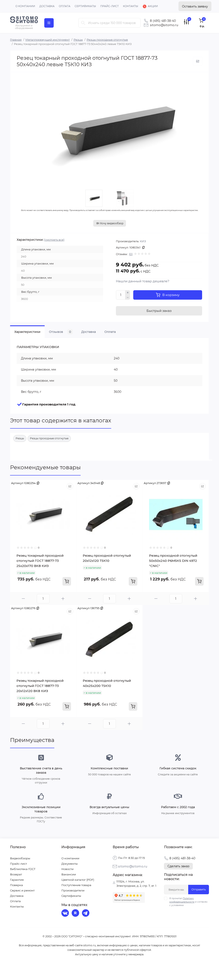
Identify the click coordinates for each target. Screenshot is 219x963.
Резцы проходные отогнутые (107, 39)
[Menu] (49, 23)
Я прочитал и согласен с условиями (188, 902)
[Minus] (127, 297)
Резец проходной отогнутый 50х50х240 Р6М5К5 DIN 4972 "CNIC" (173, 560)
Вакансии (68, 874)
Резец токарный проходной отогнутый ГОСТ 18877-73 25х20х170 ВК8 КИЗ (40, 560)
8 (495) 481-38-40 (163, 21)
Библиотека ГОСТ (23, 869)
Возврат (16, 874)
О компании (25, 6)
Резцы (78, 39)
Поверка (16, 885)
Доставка (47, 6)
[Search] (83, 23)
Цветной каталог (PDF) (77, 879)
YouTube (76, 913)
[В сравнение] (197, 61)
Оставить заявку (195, 6)
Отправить (198, 889)
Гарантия (17, 879)
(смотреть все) (54, 239)
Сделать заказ (178, 866)
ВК (65, 913)
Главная (16, 39)
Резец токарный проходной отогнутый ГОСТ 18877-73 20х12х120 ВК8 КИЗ (40, 686)
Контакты (130, 6)
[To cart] (66, 581)
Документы (69, 863)
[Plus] (127, 292)
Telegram (86, 913)
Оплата (64, 6)
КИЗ (143, 241)
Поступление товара (76, 885)
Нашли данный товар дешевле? (142, 281)
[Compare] (70, 486)
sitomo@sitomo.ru (164, 25)
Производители (72, 890)
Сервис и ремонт (22, 890)
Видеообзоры (20, 858)
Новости (67, 869)
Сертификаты (85, 6)
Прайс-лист (109, 6)
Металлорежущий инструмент (47, 39)
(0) (131, 254)
